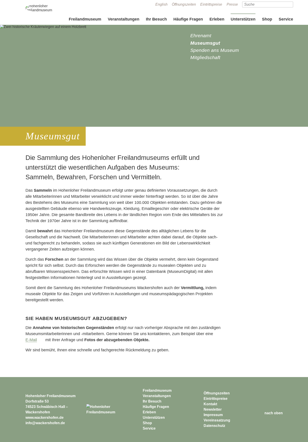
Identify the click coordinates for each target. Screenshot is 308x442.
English (161, 4)
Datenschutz (214, 426)
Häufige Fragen (188, 19)
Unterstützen (243, 19)
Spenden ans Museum (214, 50)
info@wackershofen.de (45, 423)
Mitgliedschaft (205, 57)
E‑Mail (31, 340)
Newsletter (213, 409)
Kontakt (210, 404)
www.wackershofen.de (44, 417)
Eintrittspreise (211, 4)
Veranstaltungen (123, 19)
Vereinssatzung (217, 420)
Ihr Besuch (156, 19)
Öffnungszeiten (184, 4)
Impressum (213, 415)
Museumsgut (205, 43)
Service (286, 19)
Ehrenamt (200, 35)
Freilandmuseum (85, 19)
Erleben (216, 19)
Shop (267, 19)
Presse (232, 4)
